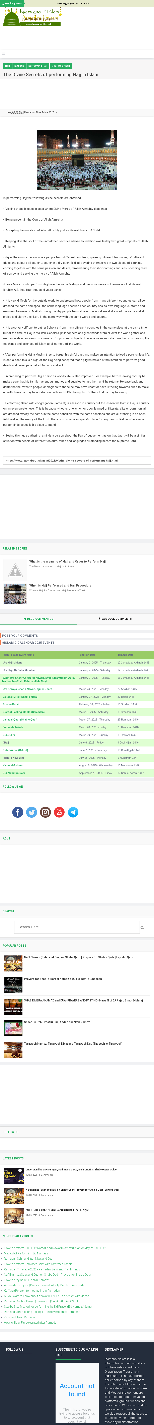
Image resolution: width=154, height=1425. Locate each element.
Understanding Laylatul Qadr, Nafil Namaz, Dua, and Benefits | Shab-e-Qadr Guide (71, 1169)
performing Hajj (37, 66)
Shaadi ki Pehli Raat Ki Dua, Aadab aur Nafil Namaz (57, 1022)
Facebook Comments (116, 618)
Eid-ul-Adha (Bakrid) (15, 750)
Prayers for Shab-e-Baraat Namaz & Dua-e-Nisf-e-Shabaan (63, 978)
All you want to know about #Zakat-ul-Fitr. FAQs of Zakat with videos (46, 1296)
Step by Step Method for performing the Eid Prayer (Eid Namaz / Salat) (48, 1306)
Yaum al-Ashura (12, 765)
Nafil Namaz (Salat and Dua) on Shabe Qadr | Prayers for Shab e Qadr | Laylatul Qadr (79, 957)
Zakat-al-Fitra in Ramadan (20, 1317)
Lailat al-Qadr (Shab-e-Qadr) (20, 719)
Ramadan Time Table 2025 (39, 112)
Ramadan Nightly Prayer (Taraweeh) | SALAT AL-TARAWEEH (41, 1301)
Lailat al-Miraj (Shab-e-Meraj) (20, 696)
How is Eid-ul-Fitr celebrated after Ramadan (31, 1322)
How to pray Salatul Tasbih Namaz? (26, 1280)
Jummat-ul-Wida (13, 727)
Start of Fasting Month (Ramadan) (24, 712)
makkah (19, 66)
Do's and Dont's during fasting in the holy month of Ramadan (42, 1311)
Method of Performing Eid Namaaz (26, 1253)
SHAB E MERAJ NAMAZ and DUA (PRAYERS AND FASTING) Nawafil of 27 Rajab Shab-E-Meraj (83, 1000)
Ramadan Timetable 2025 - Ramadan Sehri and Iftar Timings (42, 1269)
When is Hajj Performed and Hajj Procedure (60, 585)
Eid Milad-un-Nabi (14, 772)
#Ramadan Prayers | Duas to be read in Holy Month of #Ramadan (45, 1285)
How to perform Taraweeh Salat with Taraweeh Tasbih (38, 1264)
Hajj (7, 66)
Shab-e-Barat (11, 704)
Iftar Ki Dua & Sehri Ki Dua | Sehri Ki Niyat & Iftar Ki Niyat (57, 1210)
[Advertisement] (75, 40)
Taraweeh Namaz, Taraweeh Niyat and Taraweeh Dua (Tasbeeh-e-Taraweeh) (73, 1043)
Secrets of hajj (61, 66)
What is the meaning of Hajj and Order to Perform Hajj (67, 561)
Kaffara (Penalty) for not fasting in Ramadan (32, 1290)
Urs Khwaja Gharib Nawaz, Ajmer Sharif (27, 689)
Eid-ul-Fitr (9, 734)
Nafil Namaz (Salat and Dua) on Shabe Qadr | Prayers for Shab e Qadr (47, 1274)
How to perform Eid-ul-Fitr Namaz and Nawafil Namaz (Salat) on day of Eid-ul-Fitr (54, 1248)
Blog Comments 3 (40, 618)
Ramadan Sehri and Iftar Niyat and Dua (28, 1258)
